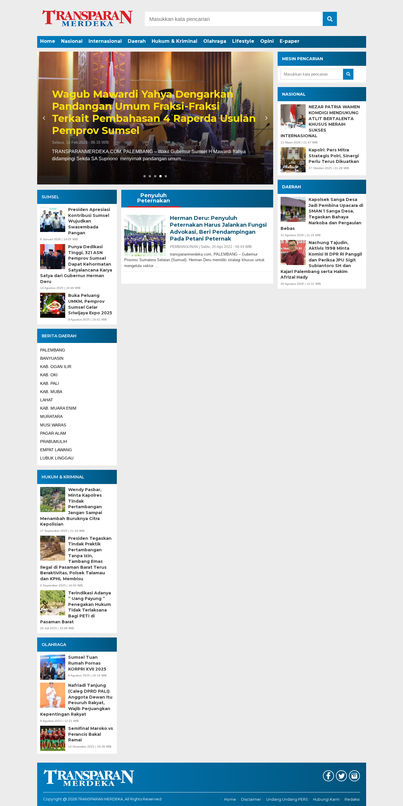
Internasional (105, 41)
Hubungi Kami (326, 799)
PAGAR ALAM (53, 433)
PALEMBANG (52, 350)
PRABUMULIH (53, 441)
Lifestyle (243, 41)
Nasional (72, 41)
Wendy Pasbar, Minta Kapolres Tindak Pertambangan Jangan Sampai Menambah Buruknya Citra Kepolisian (71, 507)
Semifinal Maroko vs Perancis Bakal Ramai (90, 734)
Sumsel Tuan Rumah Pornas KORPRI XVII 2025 (87, 663)
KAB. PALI (49, 383)
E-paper (289, 41)
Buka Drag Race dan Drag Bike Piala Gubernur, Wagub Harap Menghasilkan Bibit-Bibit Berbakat (223, 118)
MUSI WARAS (53, 425)
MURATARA (51, 416)
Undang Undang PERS (287, 799)
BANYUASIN (51, 358)
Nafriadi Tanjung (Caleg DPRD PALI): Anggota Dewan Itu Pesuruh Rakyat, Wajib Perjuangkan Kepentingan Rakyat (76, 700)
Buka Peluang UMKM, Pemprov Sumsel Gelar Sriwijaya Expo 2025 (90, 304)
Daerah (137, 41)
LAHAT (46, 400)
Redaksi (352, 799)
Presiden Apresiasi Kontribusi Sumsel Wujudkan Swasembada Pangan (89, 221)
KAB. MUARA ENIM (58, 408)
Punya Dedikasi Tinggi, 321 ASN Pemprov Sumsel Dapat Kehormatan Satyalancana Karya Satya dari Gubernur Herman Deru (76, 264)
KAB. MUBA (51, 391)
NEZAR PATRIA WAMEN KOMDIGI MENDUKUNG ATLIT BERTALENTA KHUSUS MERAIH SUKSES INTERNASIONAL (320, 121)
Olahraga (214, 41)
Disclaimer (251, 799)
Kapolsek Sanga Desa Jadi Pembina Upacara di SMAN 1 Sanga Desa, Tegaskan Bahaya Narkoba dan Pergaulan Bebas (322, 214)
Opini (267, 41)
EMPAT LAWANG (56, 449)
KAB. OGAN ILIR (55, 366)
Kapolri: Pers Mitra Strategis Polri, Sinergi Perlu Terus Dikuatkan (334, 155)
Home (47, 41)
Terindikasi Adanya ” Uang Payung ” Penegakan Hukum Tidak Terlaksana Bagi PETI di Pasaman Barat (75, 607)
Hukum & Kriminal (174, 41)
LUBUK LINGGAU (56, 458)
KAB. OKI (49, 374)
